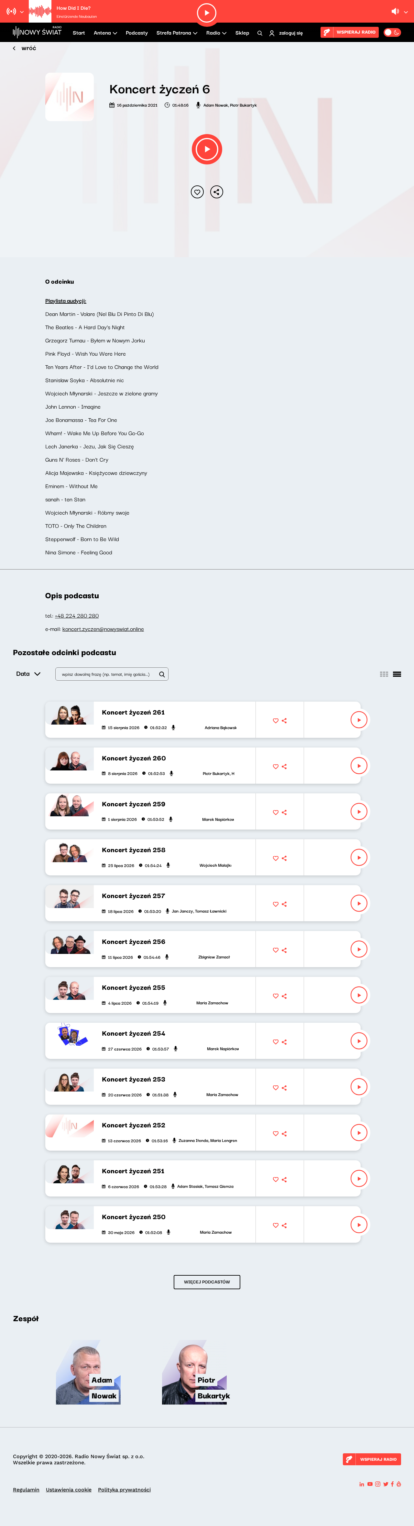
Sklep (242, 32)
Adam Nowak (215, 104)
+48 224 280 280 (77, 615)
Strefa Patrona (174, 32)
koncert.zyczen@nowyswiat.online (103, 628)
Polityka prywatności (124, 1490)
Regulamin (26, 1490)
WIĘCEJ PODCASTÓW (207, 1281)
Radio (213, 32)
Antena (102, 32)
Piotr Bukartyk (243, 104)
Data (22, 673)
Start (79, 32)
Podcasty (137, 32)
